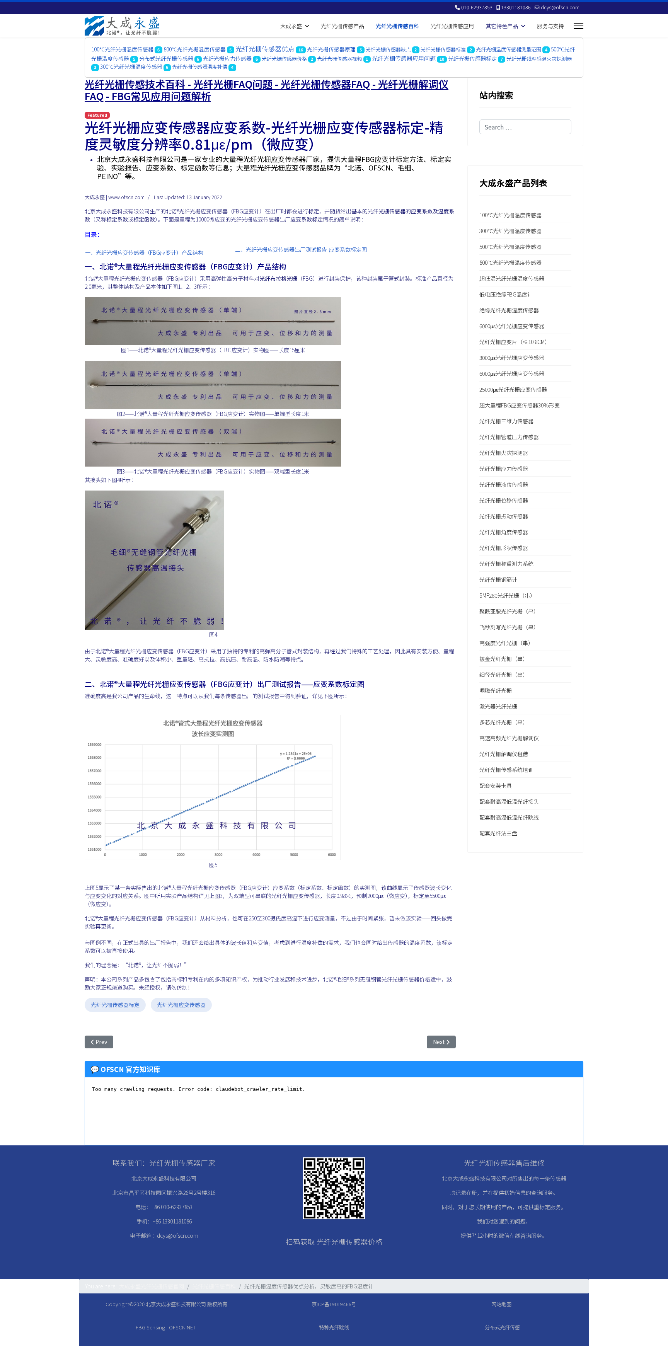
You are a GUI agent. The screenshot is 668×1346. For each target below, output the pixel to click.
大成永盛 (291, 26)
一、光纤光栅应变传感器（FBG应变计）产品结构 (144, 252)
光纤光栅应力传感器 (227, 58)
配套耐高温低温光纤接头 (509, 801)
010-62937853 (476, 7)
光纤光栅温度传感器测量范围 (508, 49)
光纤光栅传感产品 (342, 26)
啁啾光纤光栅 (495, 690)
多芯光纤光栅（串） (503, 722)
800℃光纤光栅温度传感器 (195, 49)
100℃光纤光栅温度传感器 (122, 49)
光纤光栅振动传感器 (503, 516)
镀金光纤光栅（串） (503, 659)
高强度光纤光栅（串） (506, 643)
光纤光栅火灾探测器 (503, 453)
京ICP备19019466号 (334, 1304)
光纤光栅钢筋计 (498, 579)
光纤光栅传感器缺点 (388, 49)
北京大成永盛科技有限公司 (176, 1304)
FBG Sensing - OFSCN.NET (166, 1327)
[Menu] (578, 25)
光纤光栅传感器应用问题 (404, 58)
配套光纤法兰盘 (498, 833)
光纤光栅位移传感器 (503, 500)
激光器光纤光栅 (498, 706)
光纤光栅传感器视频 (339, 58)
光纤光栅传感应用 (452, 26)
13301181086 (516, 7)
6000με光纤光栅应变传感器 (511, 326)
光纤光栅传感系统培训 (506, 770)
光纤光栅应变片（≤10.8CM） (514, 342)
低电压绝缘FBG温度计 (506, 294)
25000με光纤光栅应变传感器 (513, 389)
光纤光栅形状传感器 (503, 548)
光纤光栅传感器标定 (472, 58)
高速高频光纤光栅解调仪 (509, 738)
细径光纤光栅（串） (503, 674)
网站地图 (501, 1304)
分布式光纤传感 (502, 1327)
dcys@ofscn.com (560, 7)
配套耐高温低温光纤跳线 (509, 817)
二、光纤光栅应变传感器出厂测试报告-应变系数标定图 (301, 249)
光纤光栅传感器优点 (265, 48)
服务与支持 (550, 26)
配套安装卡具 (495, 785)
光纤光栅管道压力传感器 (509, 437)
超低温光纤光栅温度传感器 (511, 278)
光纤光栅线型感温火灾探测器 (539, 58)
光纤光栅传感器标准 (443, 49)
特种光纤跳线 (334, 1327)
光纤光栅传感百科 (397, 26)
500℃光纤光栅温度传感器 (510, 246)
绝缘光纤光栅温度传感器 (509, 310)
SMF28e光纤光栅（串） (507, 595)
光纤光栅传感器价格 (284, 58)
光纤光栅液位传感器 (503, 484)
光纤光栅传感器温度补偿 (199, 66)
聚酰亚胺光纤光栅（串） (509, 611)
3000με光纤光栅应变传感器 (511, 357)
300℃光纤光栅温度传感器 (131, 66)
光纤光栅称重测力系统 (506, 563)
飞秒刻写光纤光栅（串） (509, 627)
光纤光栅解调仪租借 (503, 754)
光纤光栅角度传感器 (503, 532)
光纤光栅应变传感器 (181, 1005)
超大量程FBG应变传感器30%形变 (519, 405)
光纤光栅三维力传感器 (506, 421)
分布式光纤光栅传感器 (166, 58)
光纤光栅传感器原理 (331, 49)
